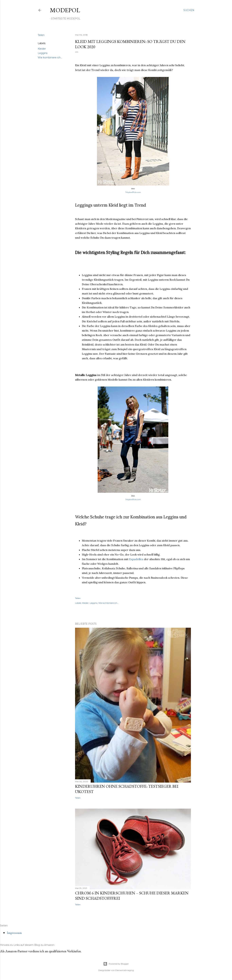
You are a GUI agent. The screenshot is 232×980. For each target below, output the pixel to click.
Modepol (65, 10)
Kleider (42, 48)
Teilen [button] (41, 35)
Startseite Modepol (65, 18)
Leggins (42, 53)
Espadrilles (136, 559)
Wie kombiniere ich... (50, 57)
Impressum (14, 932)
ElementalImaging (124, 970)
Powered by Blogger (119, 963)
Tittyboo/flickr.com (133, 192)
